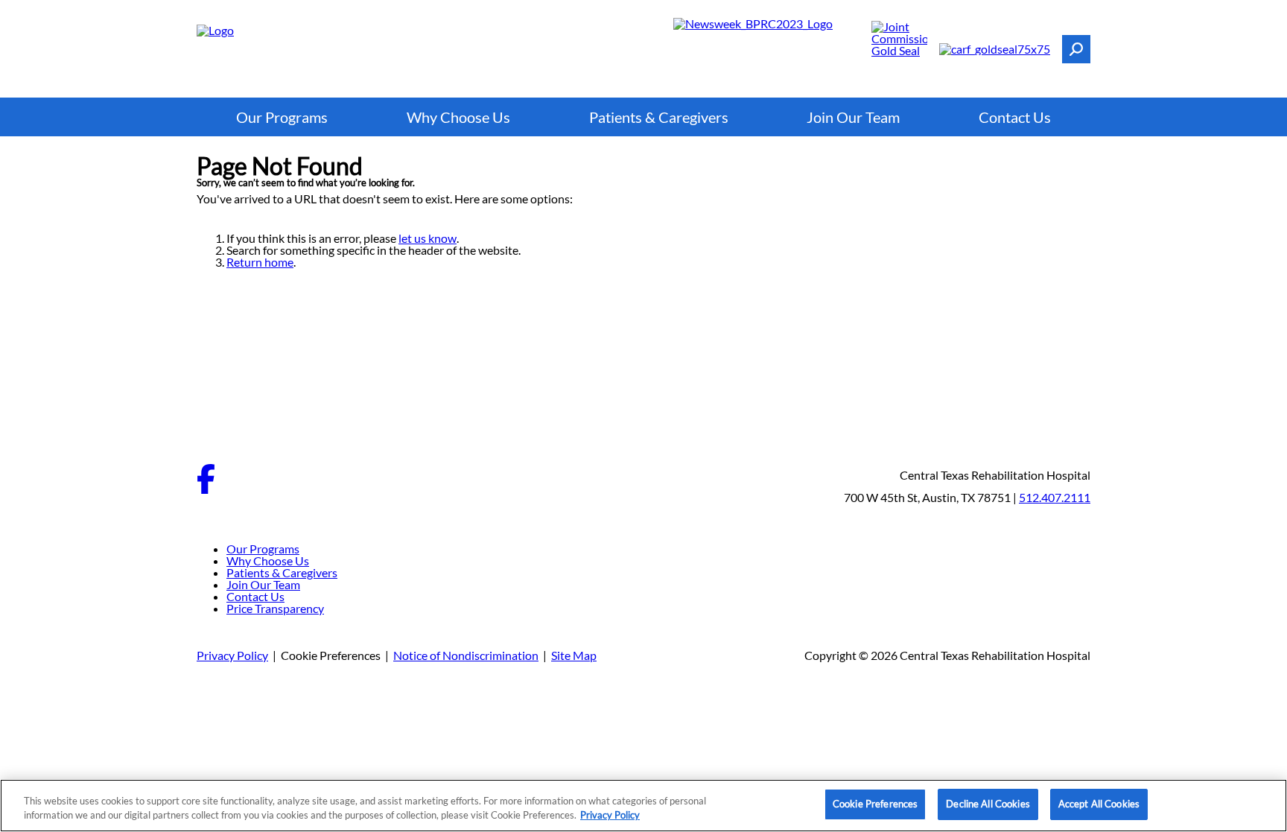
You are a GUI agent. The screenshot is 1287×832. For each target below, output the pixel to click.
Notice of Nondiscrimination (465, 655)
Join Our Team (853, 117)
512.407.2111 (1054, 497)
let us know (427, 238)
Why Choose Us (458, 117)
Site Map (574, 655)
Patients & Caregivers (658, 117)
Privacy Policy (232, 655)
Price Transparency (275, 608)
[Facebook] (206, 489)
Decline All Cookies (987, 804)
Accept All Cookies (1099, 804)
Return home (259, 262)
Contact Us (1015, 117)
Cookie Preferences (875, 804)
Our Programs (282, 117)
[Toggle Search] (1076, 49)
